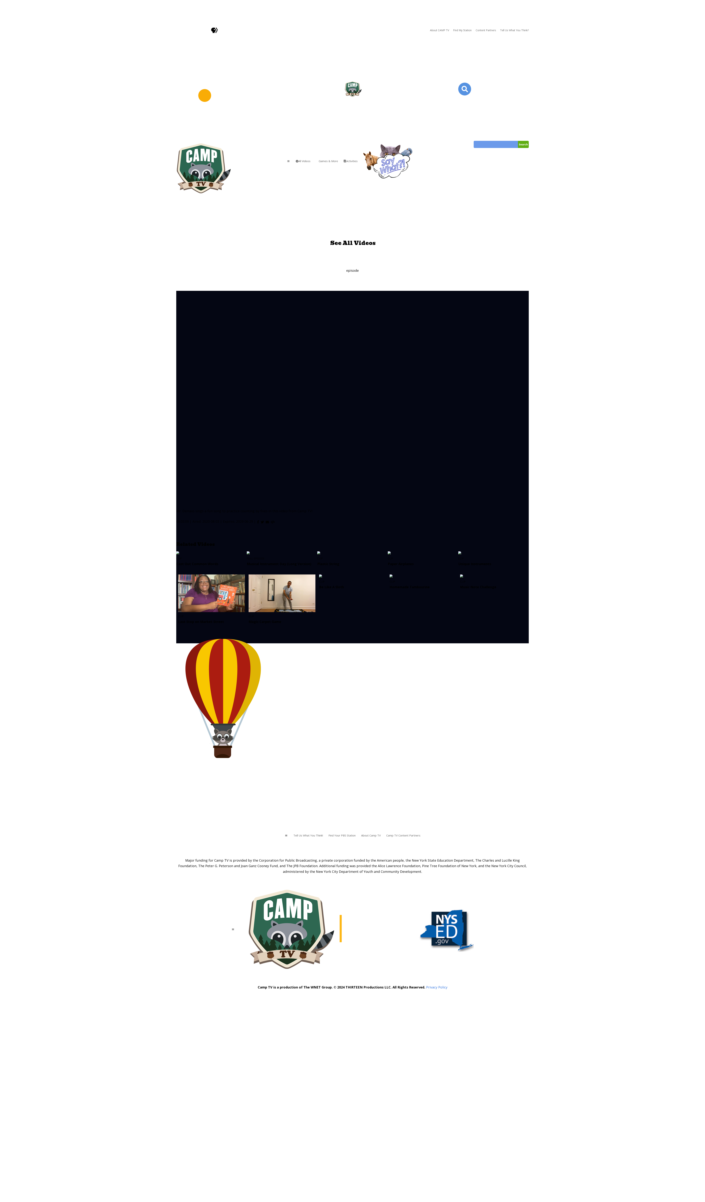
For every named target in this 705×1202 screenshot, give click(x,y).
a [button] (288, 161)
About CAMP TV (439, 30)
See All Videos (353, 242)
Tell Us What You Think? (514, 30)
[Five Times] (273, 522)
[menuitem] (303, 161)
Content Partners (486, 30)
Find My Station (462, 30)
